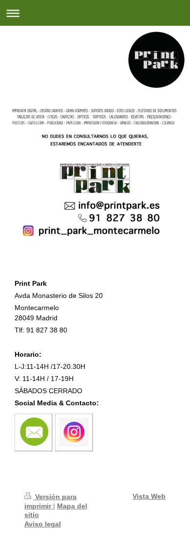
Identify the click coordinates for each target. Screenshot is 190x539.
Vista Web (149, 496)
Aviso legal (42, 524)
